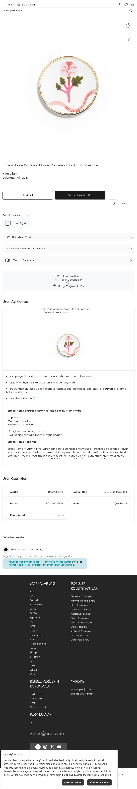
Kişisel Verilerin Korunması (44, 683)
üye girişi (77, 561)
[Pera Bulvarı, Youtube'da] (59, 747)
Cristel (33, 609)
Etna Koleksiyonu (79, 626)
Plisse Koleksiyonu (79, 605)
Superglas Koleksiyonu (81, 622)
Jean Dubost (36, 635)
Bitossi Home (36, 604)
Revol (32, 661)
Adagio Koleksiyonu (80, 613)
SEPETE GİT (69, 80)
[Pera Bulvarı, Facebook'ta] (38, 747)
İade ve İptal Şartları (81, 689)
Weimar (33, 669)
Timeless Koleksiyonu (81, 635)
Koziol (33, 648)
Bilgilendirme (36, 694)
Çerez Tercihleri (38, 707)
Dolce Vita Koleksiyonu (82, 596)
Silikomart (35, 656)
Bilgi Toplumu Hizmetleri (83, 693)
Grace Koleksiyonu (80, 618)
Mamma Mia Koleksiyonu (83, 600)
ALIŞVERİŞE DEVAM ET (70, 72)
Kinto (32, 639)
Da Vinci (34, 613)
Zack (32, 674)
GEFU (33, 626)
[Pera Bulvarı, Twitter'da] (52, 747)
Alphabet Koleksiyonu (81, 631)
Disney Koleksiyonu (80, 639)
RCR (32, 622)
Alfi (31, 596)
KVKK (33, 702)
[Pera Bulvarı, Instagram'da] (45, 747)
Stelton (33, 665)
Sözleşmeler (36, 698)
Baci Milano (35, 600)
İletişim (33, 722)
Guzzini (34, 630)
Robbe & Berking (38, 643)
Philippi (33, 652)
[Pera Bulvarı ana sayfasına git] (46, 733)
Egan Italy (35, 617)
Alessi (32, 591)
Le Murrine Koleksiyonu (82, 609)
